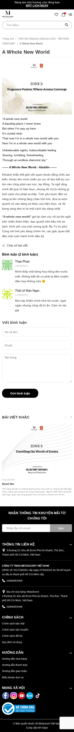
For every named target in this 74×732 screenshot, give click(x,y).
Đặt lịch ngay (37, 5)
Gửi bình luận (20, 393)
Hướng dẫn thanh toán (15, 665)
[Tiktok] (37, 695)
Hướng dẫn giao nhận (14, 671)
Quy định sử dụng (12, 642)
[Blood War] (37, 449)
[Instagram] (14, 695)
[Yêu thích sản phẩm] (56, 14)
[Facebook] (6, 695)
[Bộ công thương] (18, 708)
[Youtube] (22, 695)
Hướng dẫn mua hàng (14, 658)
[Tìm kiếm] (67, 25)
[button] (71, 417)
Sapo (45, 727)
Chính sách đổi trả (12, 635)
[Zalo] (30, 695)
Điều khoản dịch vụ (13, 677)
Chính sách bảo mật (13, 623)
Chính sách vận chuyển (15, 629)
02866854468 (14, 580)
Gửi (61, 528)
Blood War (8, 484)
